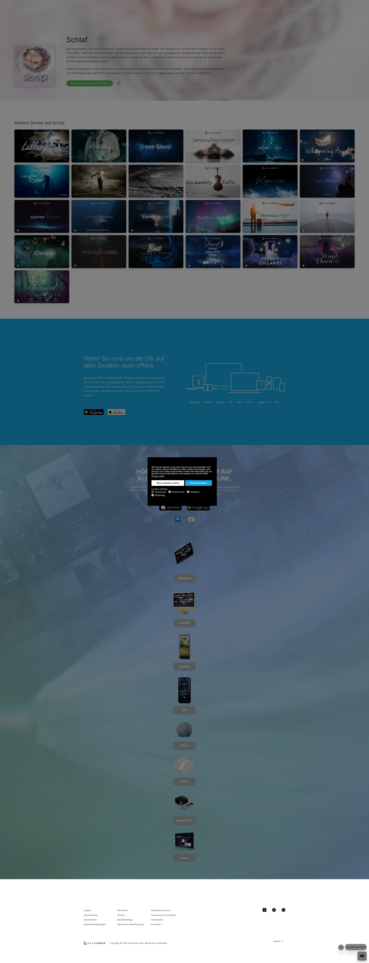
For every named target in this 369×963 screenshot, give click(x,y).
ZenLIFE (85, 8)
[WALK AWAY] (156, 181)
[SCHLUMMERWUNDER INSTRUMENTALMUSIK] (98, 216)
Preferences (178, 492)
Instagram (283, 910)
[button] (209, 473)
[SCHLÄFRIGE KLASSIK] (41, 286)
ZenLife (120, 915)
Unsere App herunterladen (295, 8)
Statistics (195, 492)
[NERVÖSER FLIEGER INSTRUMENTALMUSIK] (270, 216)
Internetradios (90, 919)
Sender (57, 8)
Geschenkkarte (91, 915)
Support (87, 910)
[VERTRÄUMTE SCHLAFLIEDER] (270, 251)
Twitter (274, 910)
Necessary (160, 492)
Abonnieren (122, 910)
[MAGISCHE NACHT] (270, 181)
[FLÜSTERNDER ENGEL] (327, 146)
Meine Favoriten (71, 8)
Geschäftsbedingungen (95, 924)
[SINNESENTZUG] (213, 146)
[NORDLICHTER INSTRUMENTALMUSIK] (213, 216)
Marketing (160, 495)
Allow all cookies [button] (198, 483)
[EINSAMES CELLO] (213, 181)
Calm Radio (29, 8)
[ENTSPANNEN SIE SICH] (327, 251)
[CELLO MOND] (327, 181)
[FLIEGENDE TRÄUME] (98, 181)
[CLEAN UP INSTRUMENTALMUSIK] (41, 251)
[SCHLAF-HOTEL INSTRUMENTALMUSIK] (156, 216)
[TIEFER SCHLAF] (156, 146)
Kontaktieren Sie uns (160, 910)
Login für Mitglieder (328, 8)
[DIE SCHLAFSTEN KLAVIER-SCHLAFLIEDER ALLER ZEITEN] (213, 251)
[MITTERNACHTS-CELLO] (98, 251)
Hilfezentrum (98, 8)
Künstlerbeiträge (125, 919)
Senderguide (157, 919)
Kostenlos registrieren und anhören (89, 83)
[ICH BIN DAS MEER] (41, 181)
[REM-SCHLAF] (98, 146)
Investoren (156, 924)
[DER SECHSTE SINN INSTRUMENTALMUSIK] (327, 216)
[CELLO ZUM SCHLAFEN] (270, 146)
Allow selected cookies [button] (168, 483)
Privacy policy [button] (158, 476)
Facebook (264, 910)
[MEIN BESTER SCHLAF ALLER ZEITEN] (156, 251)
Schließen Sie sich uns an (259, 8)
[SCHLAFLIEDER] (41, 146)
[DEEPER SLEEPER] (41, 216)
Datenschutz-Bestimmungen (130, 924)
